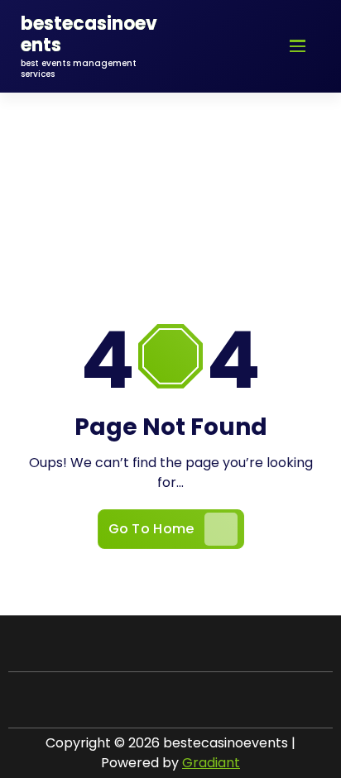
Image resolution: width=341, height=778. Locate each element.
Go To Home (151, 528)
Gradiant (211, 762)
